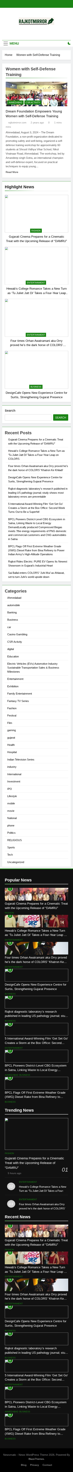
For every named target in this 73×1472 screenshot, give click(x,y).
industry (11, 766)
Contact (47, 1465)
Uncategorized (15, 862)
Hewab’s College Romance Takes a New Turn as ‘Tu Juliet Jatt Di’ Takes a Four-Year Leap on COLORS (36, 293)
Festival (11, 715)
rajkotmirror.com (17, 122)
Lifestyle (12, 796)
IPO (9, 788)
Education (13, 656)
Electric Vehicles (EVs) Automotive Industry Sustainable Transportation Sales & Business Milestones (33, 667)
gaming (11, 730)
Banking (12, 612)
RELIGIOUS (14, 840)
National (12, 818)
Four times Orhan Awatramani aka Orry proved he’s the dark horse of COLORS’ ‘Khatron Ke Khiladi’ (36, 345)
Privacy (34, 1465)
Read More (12, 172)
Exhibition (12, 686)
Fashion (36, 231)
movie (10, 810)
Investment (13, 781)
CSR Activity (33, 102)
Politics (11, 832)
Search (10, 410)
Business (35, 387)
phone (10, 825)
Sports (11, 847)
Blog (24, 1465)
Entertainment (36, 282)
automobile (13, 605)
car (9, 627)
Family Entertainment (19, 693)
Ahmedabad (15, 102)
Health (11, 744)
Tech (10, 854)
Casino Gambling (17, 634)
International (14, 774)
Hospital (12, 752)
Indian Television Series (20, 759)
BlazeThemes (36, 1459)
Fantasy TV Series (18, 700)
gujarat (11, 737)
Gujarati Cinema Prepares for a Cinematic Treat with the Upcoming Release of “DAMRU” (34, 1163)
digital (10, 649)
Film (9, 722)
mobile (11, 803)
